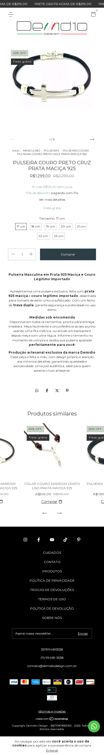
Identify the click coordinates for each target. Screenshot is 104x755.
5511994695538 (52, 649)
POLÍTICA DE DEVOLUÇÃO (52, 608)
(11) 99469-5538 (52, 658)
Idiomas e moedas (52, 711)
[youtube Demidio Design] (52, 540)
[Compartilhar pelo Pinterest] (67, 390)
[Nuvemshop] (52, 719)
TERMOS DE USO (52, 599)
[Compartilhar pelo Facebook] (47, 390)
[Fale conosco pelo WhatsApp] (94, 726)
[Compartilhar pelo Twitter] (57, 390)
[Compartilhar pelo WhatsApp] (37, 390)
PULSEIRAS (51, 150)
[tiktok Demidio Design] (65, 540)
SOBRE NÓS (52, 618)
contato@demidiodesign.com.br (52, 666)
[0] (92, 15)
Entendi (52, 750)
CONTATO (52, 562)
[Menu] (11, 14)
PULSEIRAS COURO (76, 150)
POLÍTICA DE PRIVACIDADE (52, 580)
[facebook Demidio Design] (39, 540)
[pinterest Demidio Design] (79, 540)
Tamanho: (52, 218)
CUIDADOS (52, 553)
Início (15, 150)
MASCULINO (31, 150)
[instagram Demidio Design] (25, 540)
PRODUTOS (52, 571)
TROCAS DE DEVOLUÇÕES (52, 590)
